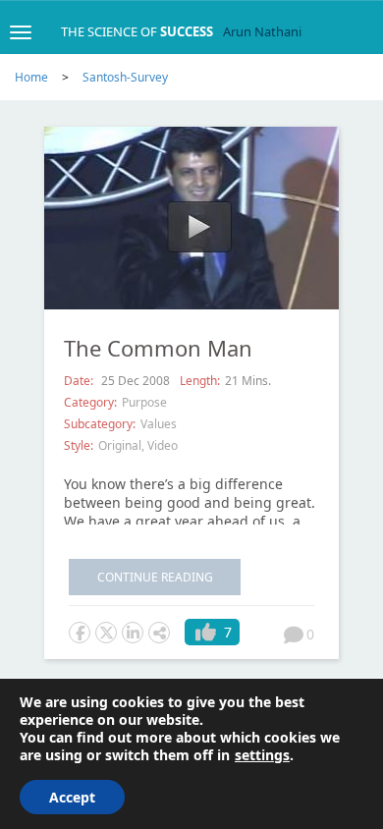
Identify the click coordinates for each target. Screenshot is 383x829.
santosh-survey (125, 77)
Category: (90, 402)
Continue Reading (155, 577)
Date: (80, 380)
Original (119, 445)
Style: (78, 445)
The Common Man (158, 347)
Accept (72, 797)
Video (162, 445)
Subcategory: (100, 423)
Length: (200, 380)
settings (262, 755)
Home (31, 77)
